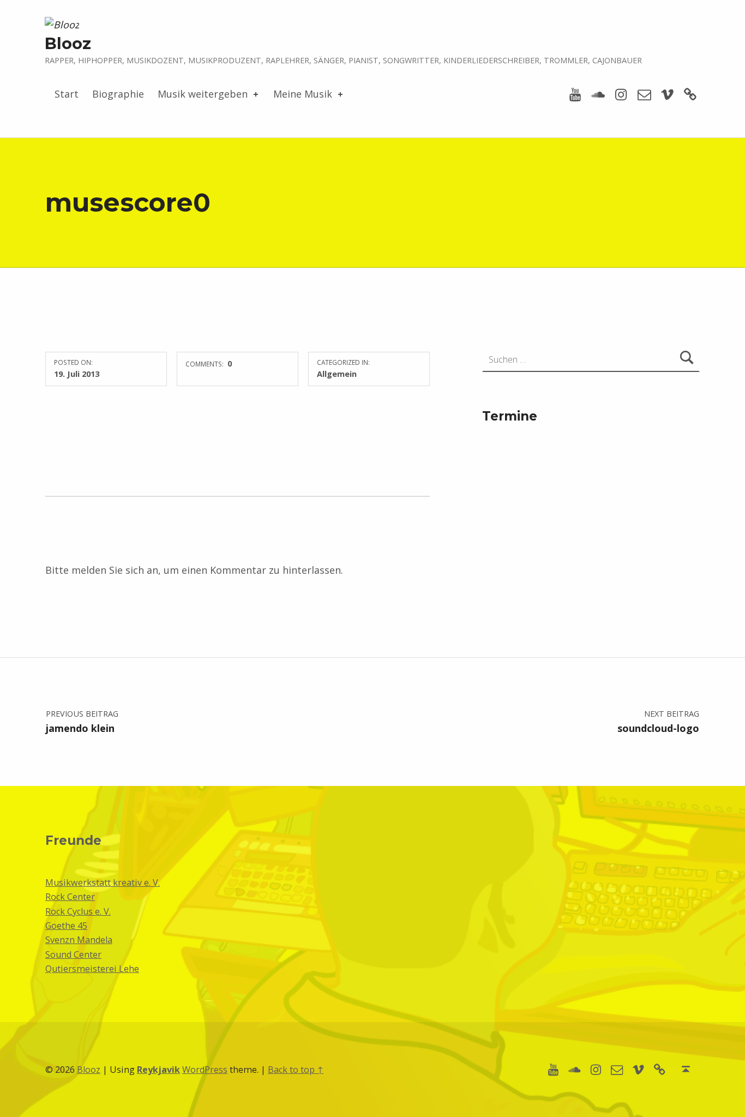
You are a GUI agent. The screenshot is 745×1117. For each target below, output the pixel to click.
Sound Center (73, 954)
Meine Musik (302, 93)
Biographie (118, 93)
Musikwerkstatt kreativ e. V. (102, 882)
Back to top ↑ (295, 1070)
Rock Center (70, 897)
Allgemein (337, 373)
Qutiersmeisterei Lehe (92, 969)
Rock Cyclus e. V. (78, 911)
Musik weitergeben (203, 93)
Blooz (68, 43)
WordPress (204, 1070)
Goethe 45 (66, 926)
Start (67, 93)
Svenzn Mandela (78, 940)
